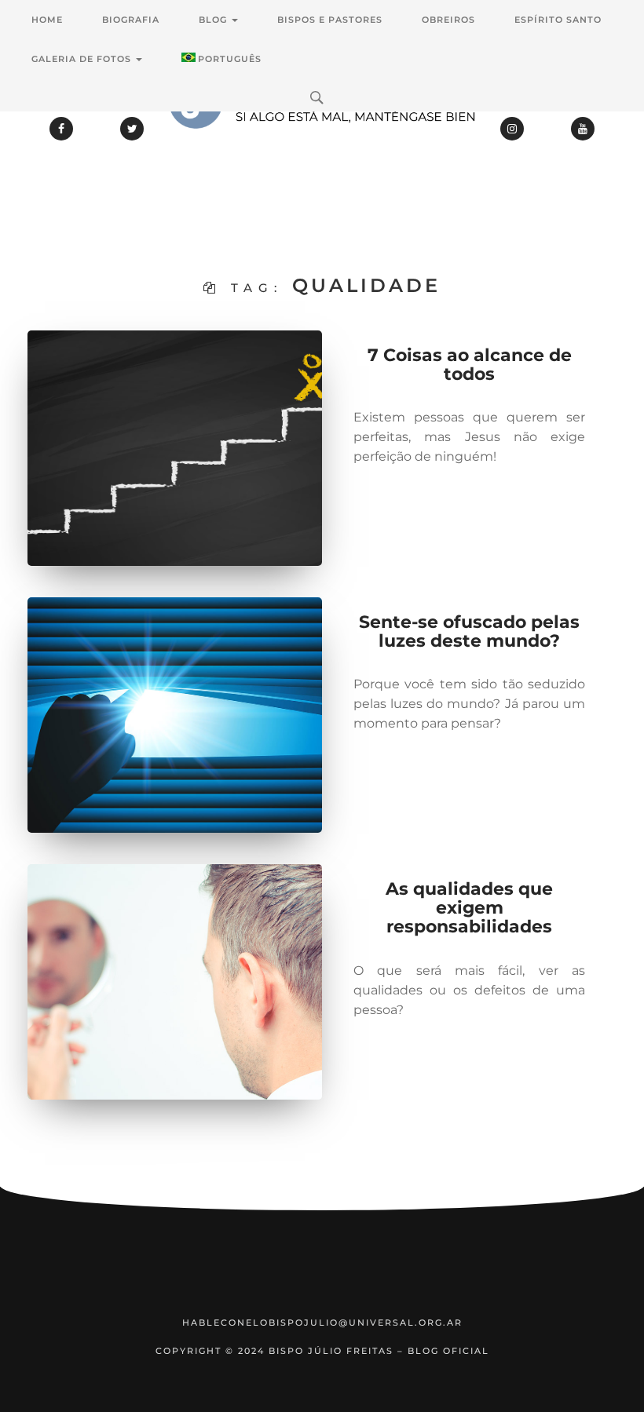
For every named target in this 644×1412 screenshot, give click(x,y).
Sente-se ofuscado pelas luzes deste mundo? (469, 631)
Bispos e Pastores (329, 19)
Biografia (130, 19)
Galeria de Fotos (82, 58)
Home (47, 19)
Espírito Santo (558, 19)
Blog (214, 19)
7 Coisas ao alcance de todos (470, 365)
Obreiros (448, 19)
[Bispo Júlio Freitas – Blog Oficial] (322, 145)
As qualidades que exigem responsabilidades (469, 907)
